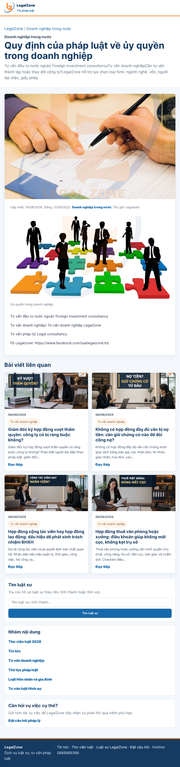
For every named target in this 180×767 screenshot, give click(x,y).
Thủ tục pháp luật (23, 670)
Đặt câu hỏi (139, 747)
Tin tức (14, 651)
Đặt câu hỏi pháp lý (24, 720)
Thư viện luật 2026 (24, 641)
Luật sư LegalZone (111, 747)
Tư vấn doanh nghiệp (26, 660)
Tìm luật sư (90, 613)
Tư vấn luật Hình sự (24, 688)
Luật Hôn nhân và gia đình (30, 679)
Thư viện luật (82, 747)
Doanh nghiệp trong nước (49, 29)
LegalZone (13, 29)
